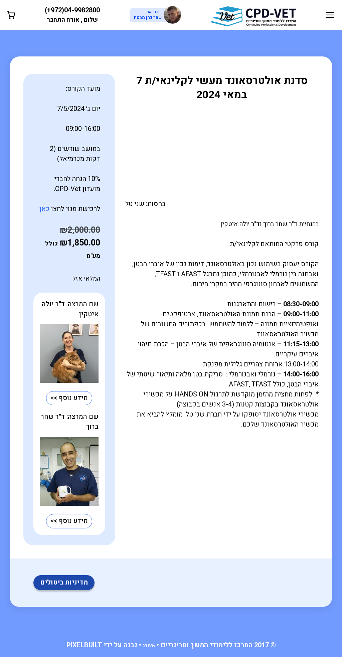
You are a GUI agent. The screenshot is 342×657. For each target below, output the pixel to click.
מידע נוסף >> (69, 398)
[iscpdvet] (253, 14)
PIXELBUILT (84, 645)
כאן (44, 209)
